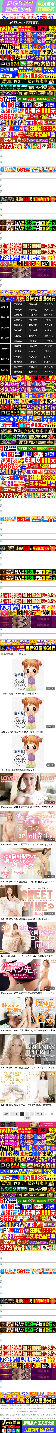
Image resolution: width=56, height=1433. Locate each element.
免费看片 (5, 370)
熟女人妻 (33, 356)
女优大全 (33, 351)
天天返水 (48, 341)
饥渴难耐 (33, 325)
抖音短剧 (18, 346)
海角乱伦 (33, 362)
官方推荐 (5, 338)
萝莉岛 (48, 351)
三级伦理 (18, 315)
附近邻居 (18, 325)
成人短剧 (48, 367)
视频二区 (5, 317)
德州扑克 (48, 336)
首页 (6, 1114)
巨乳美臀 (48, 315)
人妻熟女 (18, 320)
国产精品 (18, 304)
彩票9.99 (18, 341)
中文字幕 (33, 315)
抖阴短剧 (33, 372)
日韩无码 (48, 372)
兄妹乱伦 (33, 367)
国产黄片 (18, 356)
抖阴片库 (5, 359)
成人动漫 (48, 309)
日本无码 (48, 304)
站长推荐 (5, 328)
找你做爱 (48, 325)
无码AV (5, 349)
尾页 (28, 1118)
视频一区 (5, 307)
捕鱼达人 (18, 336)
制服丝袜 (33, 320)
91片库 (18, 351)
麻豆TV (33, 346)
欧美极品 (33, 309)
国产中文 (18, 367)
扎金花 (33, 341)
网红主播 (33, 304)
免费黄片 (48, 356)
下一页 (39, 1114)
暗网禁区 (18, 362)
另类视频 (48, 320)
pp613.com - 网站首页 (23, 22)
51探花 (48, 346)
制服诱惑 (48, 362)
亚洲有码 (18, 309)
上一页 (14, 1114)
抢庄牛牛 (33, 336)
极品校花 (18, 372)
